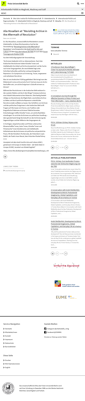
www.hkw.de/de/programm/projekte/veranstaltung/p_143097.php (25, 171)
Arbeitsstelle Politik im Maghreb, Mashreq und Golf (35, 21)
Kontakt (8, 336)
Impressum (9, 339)
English (7, 367)
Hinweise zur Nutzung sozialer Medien (55, 337)
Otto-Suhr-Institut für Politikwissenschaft (27, 18)
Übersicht (56, 54)
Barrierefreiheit (10, 347)
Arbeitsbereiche (49, 18)
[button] (52, 147)
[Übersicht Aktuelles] (5, 156)
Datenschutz (9, 343)
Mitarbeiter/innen (11, 332)
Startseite (6, 18)
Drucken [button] (8, 360)
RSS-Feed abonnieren (12, 364)
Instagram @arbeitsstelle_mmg (58, 329)
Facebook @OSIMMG (54, 332)
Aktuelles (58, 21)
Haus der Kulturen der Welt (24, 51)
